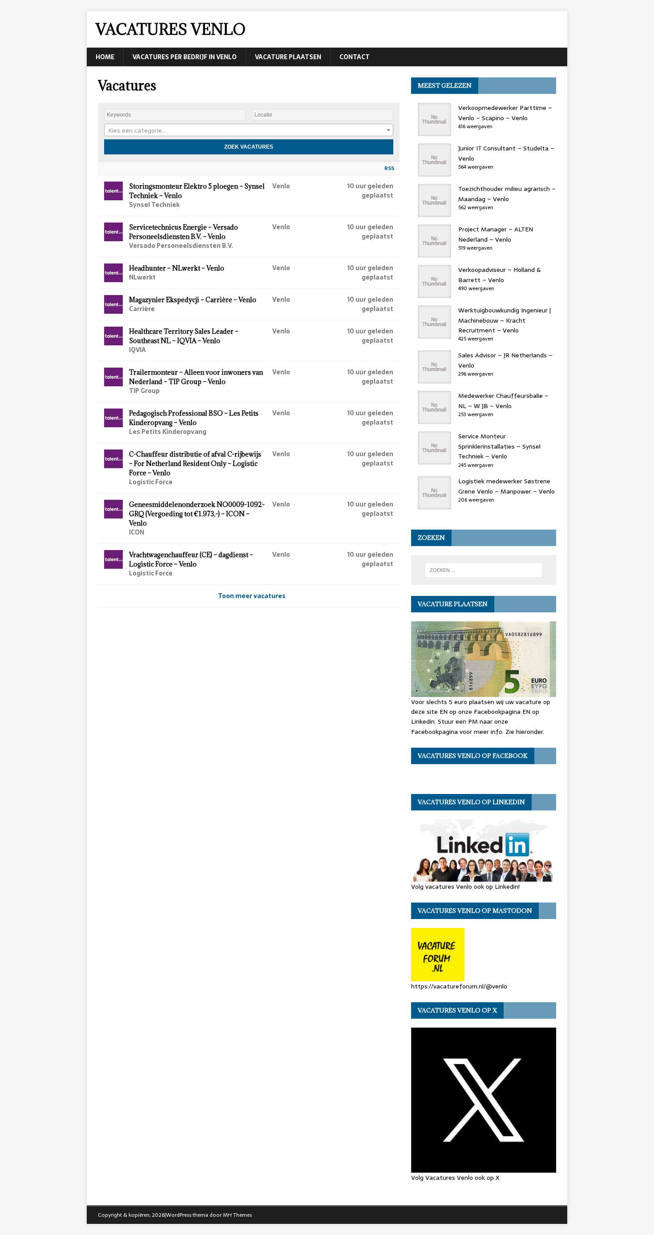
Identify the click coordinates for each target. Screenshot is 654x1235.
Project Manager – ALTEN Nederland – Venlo (495, 234)
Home (105, 57)
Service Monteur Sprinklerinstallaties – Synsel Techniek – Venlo (499, 446)
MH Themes (237, 1215)
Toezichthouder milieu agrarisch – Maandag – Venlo (507, 193)
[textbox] (249, 130)
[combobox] (248, 130)
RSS (389, 168)
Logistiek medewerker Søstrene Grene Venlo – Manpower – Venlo (506, 486)
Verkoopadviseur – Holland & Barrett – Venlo (499, 274)
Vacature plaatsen (288, 57)
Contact (354, 57)
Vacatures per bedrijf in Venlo (185, 57)
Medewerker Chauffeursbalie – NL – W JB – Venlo (503, 400)
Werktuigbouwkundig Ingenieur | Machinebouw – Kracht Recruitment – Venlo (504, 320)
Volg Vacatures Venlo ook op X (455, 1177)
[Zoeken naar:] (483, 570)
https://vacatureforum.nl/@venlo (459, 986)
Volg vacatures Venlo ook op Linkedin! (465, 886)
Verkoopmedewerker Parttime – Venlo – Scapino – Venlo (505, 112)
